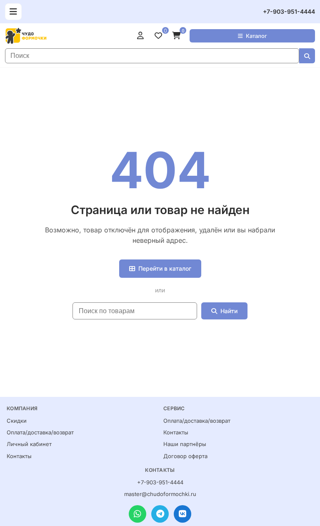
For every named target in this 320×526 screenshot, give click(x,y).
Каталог (256, 35)
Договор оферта (185, 456)
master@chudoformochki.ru (160, 494)
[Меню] (13, 11)
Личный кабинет (29, 444)
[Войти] (142, 36)
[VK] (182, 514)
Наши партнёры (184, 444)
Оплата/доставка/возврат (40, 432)
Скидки (17, 420)
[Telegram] (160, 514)
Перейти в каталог (164, 268)
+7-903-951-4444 (289, 11)
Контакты (19, 456)
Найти (229, 310)
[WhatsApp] (137, 514)
